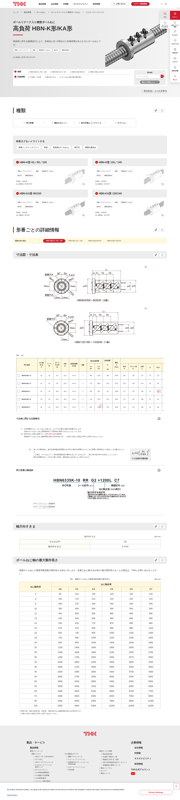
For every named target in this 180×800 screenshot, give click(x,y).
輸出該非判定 (107, 754)
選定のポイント (60, 123)
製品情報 (27, 12)
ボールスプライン (41, 770)
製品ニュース (105, 773)
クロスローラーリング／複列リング (43, 766)
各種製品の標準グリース (111, 765)
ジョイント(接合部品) (42, 781)
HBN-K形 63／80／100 (38, 72)
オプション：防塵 (45, 503)
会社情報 (138, 748)
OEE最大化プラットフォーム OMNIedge (78, 763)
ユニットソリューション (76, 759)
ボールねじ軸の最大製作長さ (71, 77)
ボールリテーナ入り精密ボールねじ (66, 12)
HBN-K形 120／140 (59, 72)
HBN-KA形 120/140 (97, 72)
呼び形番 (30, 123)
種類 (19, 72)
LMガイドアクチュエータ (44, 762)
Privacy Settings (156, 792)
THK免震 (71, 770)
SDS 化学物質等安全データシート (115, 762)
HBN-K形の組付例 (51, 434)
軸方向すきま (51, 77)
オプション (122, 123)
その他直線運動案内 (42, 772)
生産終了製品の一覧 (110, 757)
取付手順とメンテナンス (91, 123)
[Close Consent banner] (176, 786)
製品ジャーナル (106, 768)
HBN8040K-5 (25, 407)
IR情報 (137, 753)
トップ (16, 12)
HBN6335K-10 (26, 375)
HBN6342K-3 (25, 391)
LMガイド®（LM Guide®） (45, 757)
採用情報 (96, 4)
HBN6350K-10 (26, 399)
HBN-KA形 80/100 (78, 72)
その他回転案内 (40, 778)
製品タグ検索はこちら (148, 82)
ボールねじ (41, 12)
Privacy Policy (12, 795)
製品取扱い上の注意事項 (155, 91)
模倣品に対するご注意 (111, 759)
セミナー (104, 771)
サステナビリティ (142, 758)
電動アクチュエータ (75, 757)
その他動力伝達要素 (42, 775)
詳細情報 (21, 77)
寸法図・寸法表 (35, 77)
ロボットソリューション (76, 767)
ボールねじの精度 (45, 507)
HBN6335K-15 (26, 383)
